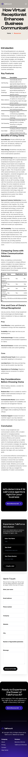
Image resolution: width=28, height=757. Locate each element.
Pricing (3, 744)
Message (6, 650)
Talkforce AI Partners (21, 744)
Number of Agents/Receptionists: (13, 641)
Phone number (7, 607)
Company (6, 615)
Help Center (4, 750)
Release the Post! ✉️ (10, 668)
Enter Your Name (10, 538)
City (4, 633)
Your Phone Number (11, 556)
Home (9, 33)
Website (5, 624)
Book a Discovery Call (13, 503)
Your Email (8, 547)
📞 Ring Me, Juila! (9, 566)
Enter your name (8, 589)
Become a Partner (20, 742)
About (3, 742)
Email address (7, 598)
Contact (3, 747)
